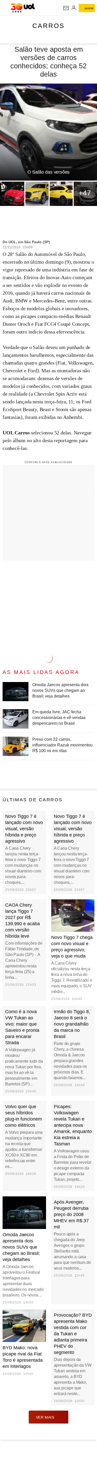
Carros (48, 25)
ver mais (45, 1417)
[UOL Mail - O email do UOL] (66, 8)
